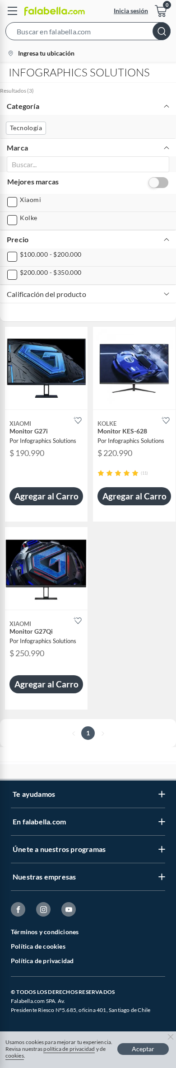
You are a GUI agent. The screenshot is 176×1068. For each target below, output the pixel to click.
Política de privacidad (42, 960)
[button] (88, 33)
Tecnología (26, 127)
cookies (14, 1055)
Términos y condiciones (45, 932)
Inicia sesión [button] (131, 10)
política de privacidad (69, 1048)
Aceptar (143, 1049)
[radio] (100, 473)
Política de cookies (38, 946)
